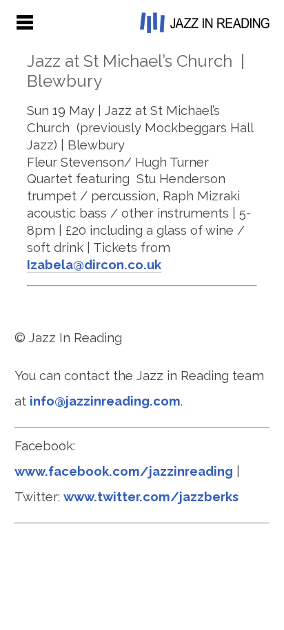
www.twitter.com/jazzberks (151, 497)
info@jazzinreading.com (105, 401)
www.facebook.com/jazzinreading (123, 471)
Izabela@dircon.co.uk (94, 265)
